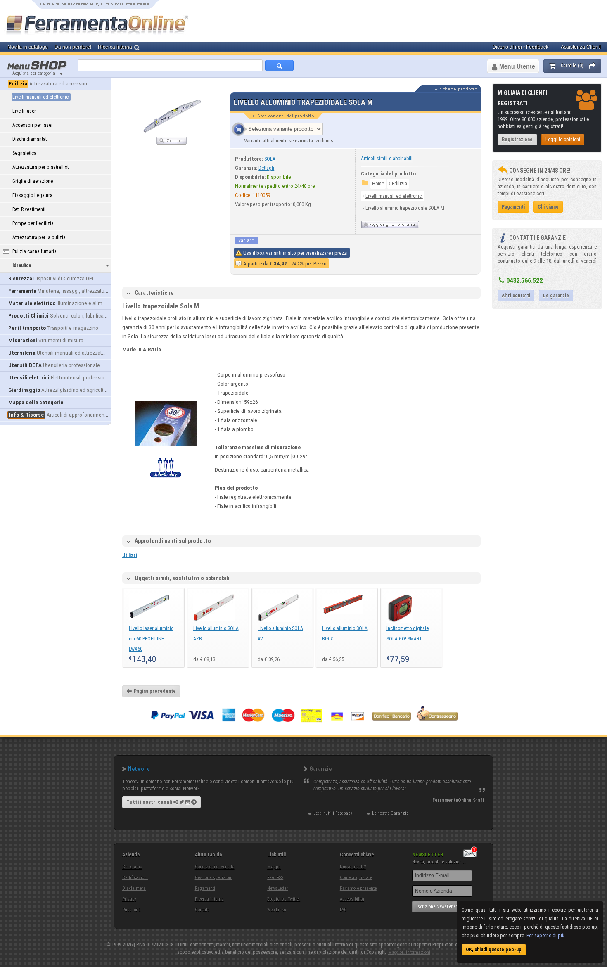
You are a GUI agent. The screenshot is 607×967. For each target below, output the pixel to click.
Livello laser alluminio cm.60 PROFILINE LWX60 (151, 639)
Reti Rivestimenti (28, 209)
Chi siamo (132, 867)
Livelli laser (24, 111)
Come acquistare (356, 877)
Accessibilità (352, 899)
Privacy (129, 899)
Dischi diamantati (30, 139)
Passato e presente (358, 888)
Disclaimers (134, 888)
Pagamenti (205, 888)
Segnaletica (24, 153)
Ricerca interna (209, 899)
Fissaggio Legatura (32, 195)
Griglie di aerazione (32, 181)
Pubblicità (131, 909)
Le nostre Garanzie (390, 813)
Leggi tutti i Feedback (332, 813)
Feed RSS (275, 877)
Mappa (274, 867)
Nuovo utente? (353, 867)
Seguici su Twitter (283, 899)
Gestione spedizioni (213, 877)
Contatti (202, 909)
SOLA (269, 159)
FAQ (343, 909)
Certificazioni (135, 877)
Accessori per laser (32, 125)
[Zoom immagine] (171, 143)
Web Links (276, 909)
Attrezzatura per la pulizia (39, 237)
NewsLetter (277, 888)
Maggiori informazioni (409, 952)
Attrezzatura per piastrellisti (41, 167)
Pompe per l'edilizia (33, 223)
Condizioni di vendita (215, 867)
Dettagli (266, 168)
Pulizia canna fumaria (34, 251)
